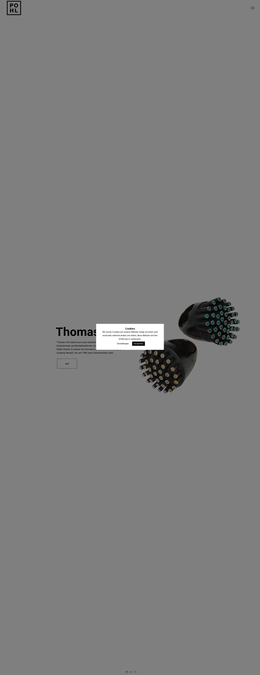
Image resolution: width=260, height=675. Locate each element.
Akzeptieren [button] (138, 344)
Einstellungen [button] (123, 343)
